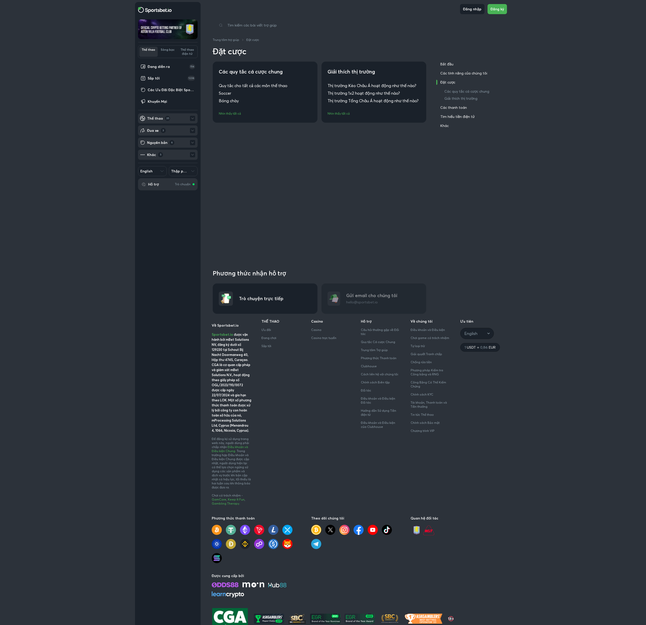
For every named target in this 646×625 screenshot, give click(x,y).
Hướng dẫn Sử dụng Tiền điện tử (378, 412)
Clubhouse (369, 366)
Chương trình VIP (423, 431)
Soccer (225, 93)
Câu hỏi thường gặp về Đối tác (380, 332)
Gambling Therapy (225, 503)
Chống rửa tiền (421, 362)
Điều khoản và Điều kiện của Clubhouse (378, 425)
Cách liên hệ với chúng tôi (379, 374)
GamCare (219, 499)
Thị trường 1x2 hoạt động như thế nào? (364, 93)
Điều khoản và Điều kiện (428, 330)
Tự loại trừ (418, 346)
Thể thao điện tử (187, 52)
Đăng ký (497, 9)
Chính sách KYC (422, 394)
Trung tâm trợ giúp (226, 40)
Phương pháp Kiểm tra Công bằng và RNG (427, 372)
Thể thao (148, 49)
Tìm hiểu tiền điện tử (457, 116)
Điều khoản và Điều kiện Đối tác (378, 400)
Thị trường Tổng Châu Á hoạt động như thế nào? (373, 100)
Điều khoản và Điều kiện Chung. (230, 449)
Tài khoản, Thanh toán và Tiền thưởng (429, 404)
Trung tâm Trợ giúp (374, 350)
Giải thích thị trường (460, 98)
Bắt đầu (446, 64)
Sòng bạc (168, 49)
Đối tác (366, 390)
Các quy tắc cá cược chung (466, 91)
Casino (316, 330)
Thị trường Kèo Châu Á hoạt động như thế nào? (372, 85)
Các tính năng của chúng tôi (463, 73)
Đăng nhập (472, 9)
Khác (444, 125)
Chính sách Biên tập (375, 382)
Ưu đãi (266, 330)
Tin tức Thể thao (422, 414)
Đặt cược (252, 40)
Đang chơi (268, 338)
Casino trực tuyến (323, 338)
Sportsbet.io (222, 334)
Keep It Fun (236, 499)
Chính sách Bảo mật (425, 423)
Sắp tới (266, 346)
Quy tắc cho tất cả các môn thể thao (253, 85)
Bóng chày (229, 100)
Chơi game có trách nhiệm (430, 338)
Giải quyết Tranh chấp (426, 354)
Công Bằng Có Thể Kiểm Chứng (428, 384)
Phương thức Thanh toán (378, 358)
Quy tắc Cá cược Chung (378, 342)
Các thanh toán (453, 107)
